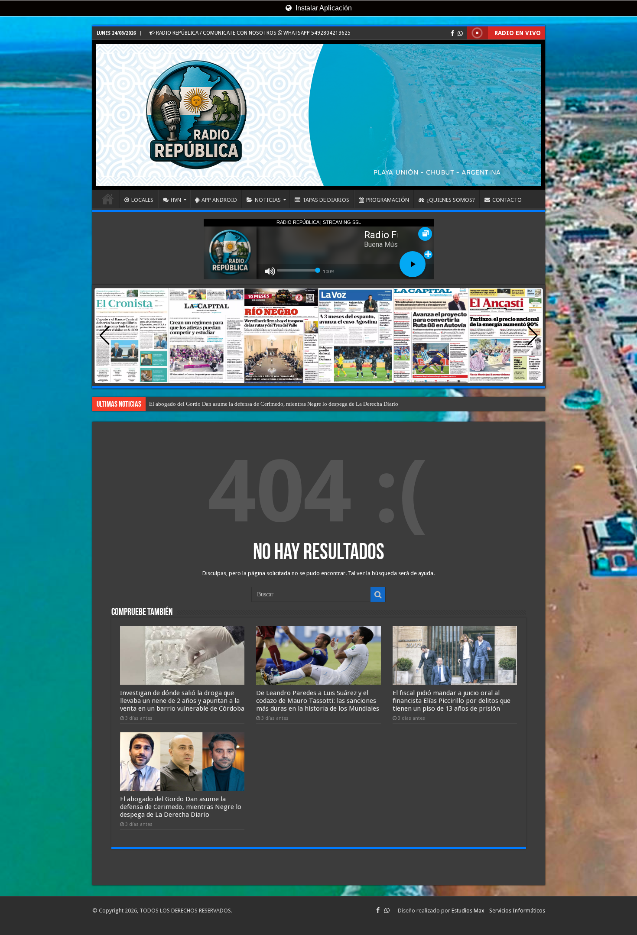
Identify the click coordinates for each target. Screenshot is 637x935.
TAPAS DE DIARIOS (325, 200)
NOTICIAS (268, 200)
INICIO (108, 199)
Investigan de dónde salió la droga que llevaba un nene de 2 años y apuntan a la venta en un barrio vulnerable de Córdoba (182, 700)
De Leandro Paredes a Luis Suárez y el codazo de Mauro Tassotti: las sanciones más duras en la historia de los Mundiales (317, 700)
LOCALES (142, 200)
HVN (176, 200)
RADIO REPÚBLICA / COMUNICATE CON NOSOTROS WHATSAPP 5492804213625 (253, 33)
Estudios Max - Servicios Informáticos (498, 910)
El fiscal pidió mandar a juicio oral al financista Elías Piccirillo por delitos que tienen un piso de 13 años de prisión (283, 404)
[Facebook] (452, 33)
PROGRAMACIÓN (387, 200)
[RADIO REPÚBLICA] (318, 115)
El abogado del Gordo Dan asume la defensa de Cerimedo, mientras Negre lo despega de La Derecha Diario (180, 807)
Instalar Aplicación (323, 8)
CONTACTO (507, 200)
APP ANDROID (219, 200)
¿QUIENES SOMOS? (450, 200)
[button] (533, 335)
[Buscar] (377, 594)
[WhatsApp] (460, 33)
